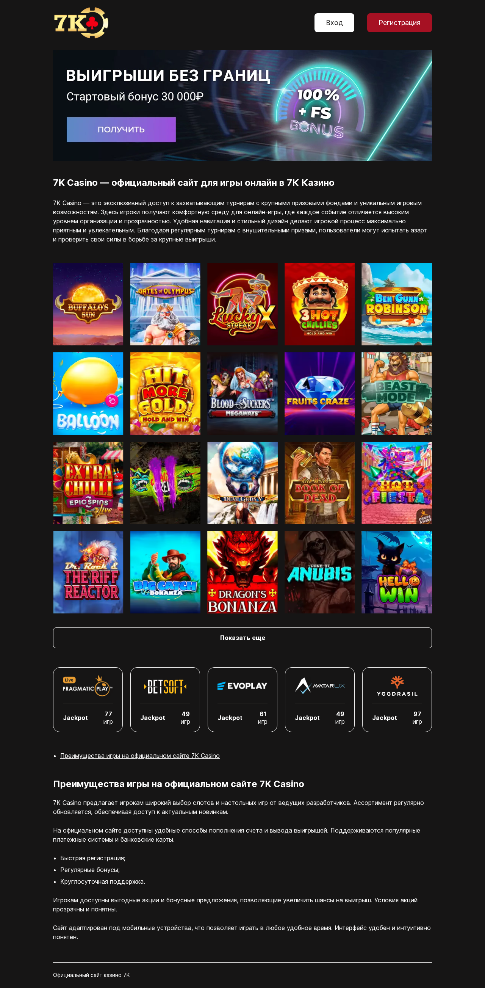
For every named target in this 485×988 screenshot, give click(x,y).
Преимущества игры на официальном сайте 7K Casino (140, 755)
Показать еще (242, 637)
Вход (334, 23)
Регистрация (400, 23)
